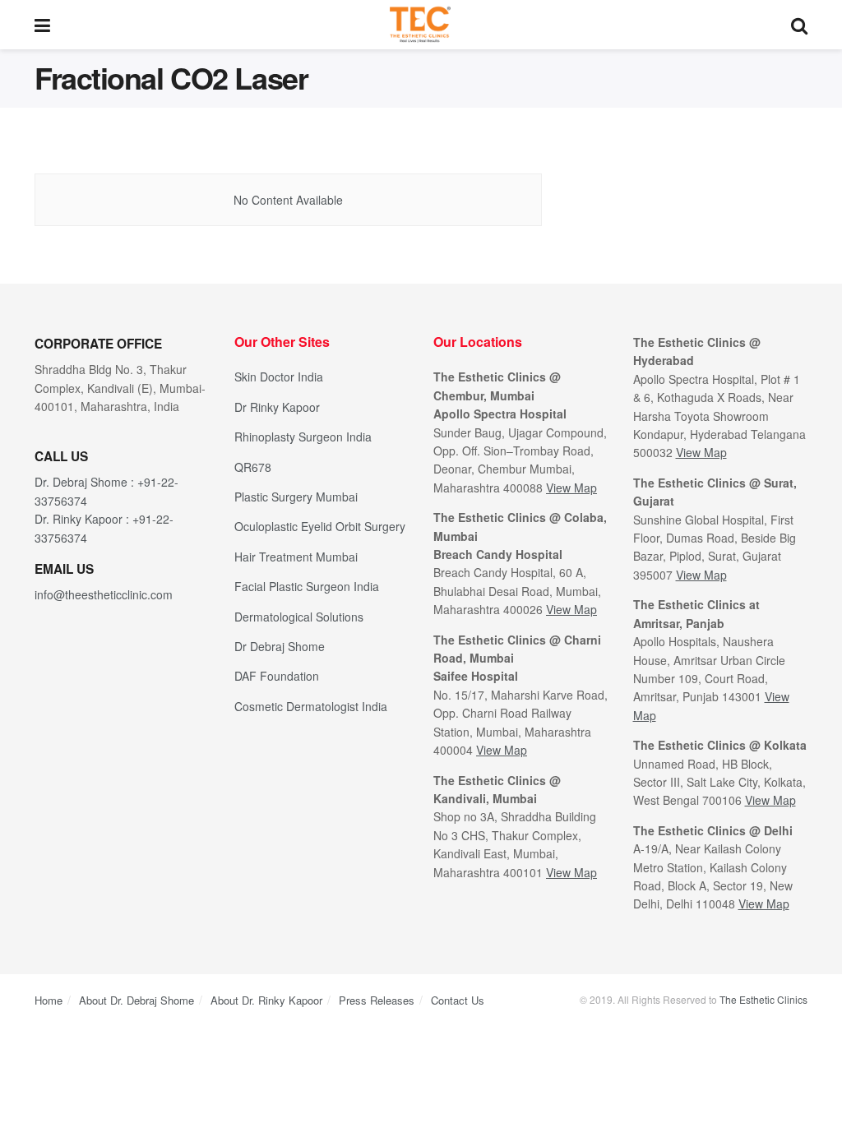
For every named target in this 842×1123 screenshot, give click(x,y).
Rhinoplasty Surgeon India (303, 436)
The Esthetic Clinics (763, 999)
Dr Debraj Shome (279, 646)
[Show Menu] (42, 24)
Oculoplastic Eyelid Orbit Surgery (319, 526)
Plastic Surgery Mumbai (296, 496)
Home (48, 1000)
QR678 (252, 467)
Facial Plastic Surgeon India (306, 586)
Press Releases (376, 1000)
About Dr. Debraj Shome (136, 1000)
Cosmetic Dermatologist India (310, 706)
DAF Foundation (276, 676)
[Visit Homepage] (420, 24)
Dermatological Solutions (298, 616)
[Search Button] (799, 24)
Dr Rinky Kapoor (277, 407)
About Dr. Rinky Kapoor (266, 1000)
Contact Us (457, 1000)
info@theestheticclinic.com (104, 594)
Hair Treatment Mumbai (296, 556)
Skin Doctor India (278, 376)
